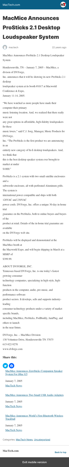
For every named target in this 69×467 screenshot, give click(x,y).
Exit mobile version (34, 462)
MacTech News (13, 385)
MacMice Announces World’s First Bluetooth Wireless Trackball (34, 417)
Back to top (60, 452)
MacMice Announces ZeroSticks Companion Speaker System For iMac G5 (33, 372)
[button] (5, 365)
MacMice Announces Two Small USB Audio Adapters (34, 394)
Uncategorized (42, 439)
